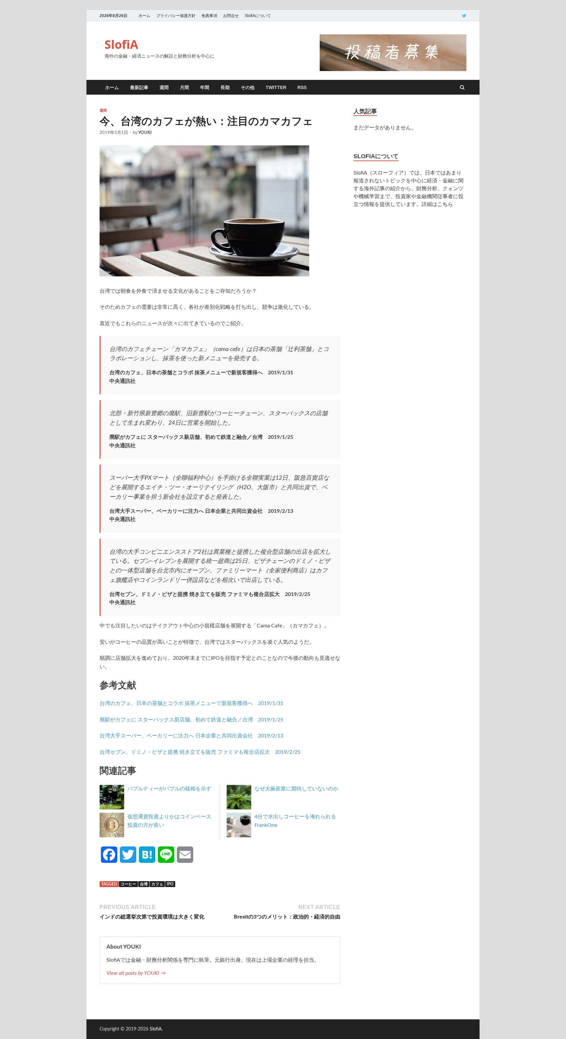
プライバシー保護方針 (176, 15)
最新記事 (139, 87)
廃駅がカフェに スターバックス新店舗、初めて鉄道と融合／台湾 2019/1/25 (191, 719)
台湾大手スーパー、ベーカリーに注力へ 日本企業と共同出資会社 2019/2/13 (191, 735)
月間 (184, 87)
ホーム (144, 15)
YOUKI (145, 133)
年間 (204, 87)
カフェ (157, 884)
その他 (248, 87)
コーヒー (128, 884)
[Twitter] (464, 15)
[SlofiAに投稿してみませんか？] (393, 69)
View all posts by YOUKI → (136, 973)
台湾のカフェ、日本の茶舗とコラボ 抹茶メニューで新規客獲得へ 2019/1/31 (191, 703)
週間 (164, 87)
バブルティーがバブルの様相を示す (169, 788)
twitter (276, 87)
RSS (302, 87)
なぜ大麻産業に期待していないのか (296, 788)
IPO (170, 884)
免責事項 (209, 15)
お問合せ (231, 15)
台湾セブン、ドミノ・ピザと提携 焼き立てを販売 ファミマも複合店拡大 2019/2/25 (200, 752)
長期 (225, 87)
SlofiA (121, 44)
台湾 (144, 884)
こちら (445, 204)
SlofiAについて (258, 15)
